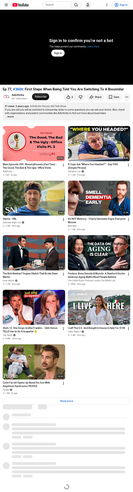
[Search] (76, 4)
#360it (18, 89)
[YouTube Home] (20, 5)
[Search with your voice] (87, 4)
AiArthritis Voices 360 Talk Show (48, 106)
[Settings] (107, 5)
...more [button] (9, 116)
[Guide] (6, 5)
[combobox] (57, 5)
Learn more (93, 46)
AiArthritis (18, 95)
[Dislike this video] (80, 97)
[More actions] (126, 97)
